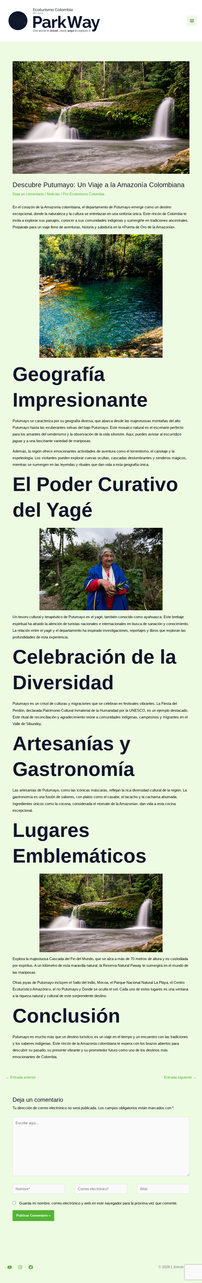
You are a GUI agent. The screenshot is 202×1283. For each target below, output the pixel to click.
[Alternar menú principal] (192, 21)
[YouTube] (9, 1267)
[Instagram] (20, 1267)
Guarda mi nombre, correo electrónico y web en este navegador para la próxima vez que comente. (98, 1203)
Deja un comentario (28, 194)
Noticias (53, 194)
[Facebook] (31, 1267)
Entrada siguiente (180, 1077)
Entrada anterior (20, 1077)
